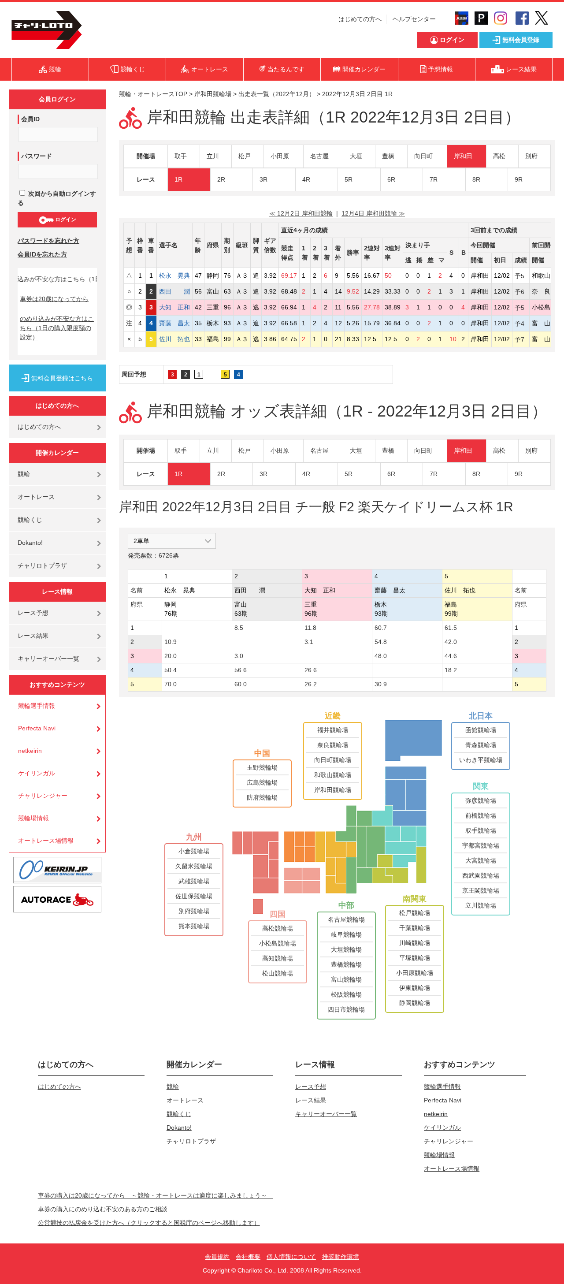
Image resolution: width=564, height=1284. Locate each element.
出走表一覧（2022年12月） (276, 93)
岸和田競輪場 (212, 93)
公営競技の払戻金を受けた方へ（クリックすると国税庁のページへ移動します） (149, 1222)
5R (348, 179)
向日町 (423, 156)
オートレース (36, 496)
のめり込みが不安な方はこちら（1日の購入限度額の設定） (57, 328)
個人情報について (291, 1256)
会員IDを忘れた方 (42, 254)
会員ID (30, 119)
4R (306, 179)
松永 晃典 (174, 275)
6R (391, 179)
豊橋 (388, 156)
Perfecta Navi (37, 728)
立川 (213, 156)
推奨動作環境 (340, 1256)
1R (178, 179)
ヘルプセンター (414, 18)
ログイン (65, 219)
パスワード (36, 156)
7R (434, 179)
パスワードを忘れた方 (48, 240)
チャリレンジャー (42, 795)
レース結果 (33, 635)
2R (221, 179)
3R (263, 179)
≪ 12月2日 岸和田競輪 (301, 213)
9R (519, 179)
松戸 (244, 156)
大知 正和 (174, 307)
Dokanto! (30, 542)
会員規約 (217, 1256)
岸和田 (463, 156)
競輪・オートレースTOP (153, 93)
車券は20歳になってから (54, 298)
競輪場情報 (33, 818)
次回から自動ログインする (57, 198)
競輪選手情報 (36, 705)
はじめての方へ (360, 18)
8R (476, 179)
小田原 (280, 156)
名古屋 (319, 156)
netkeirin (30, 750)
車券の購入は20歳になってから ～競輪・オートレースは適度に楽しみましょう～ (155, 1195)
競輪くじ (30, 519)
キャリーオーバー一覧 (48, 658)
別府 (531, 156)
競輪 (24, 473)
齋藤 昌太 (174, 323)
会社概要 (248, 1256)
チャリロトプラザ (42, 565)
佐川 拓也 (174, 338)
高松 (499, 156)
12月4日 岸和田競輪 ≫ (373, 213)
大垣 (356, 156)
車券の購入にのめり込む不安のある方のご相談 (102, 1209)
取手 (180, 156)
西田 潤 (174, 291)
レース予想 (33, 612)
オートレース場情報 (46, 840)
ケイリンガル (36, 773)
